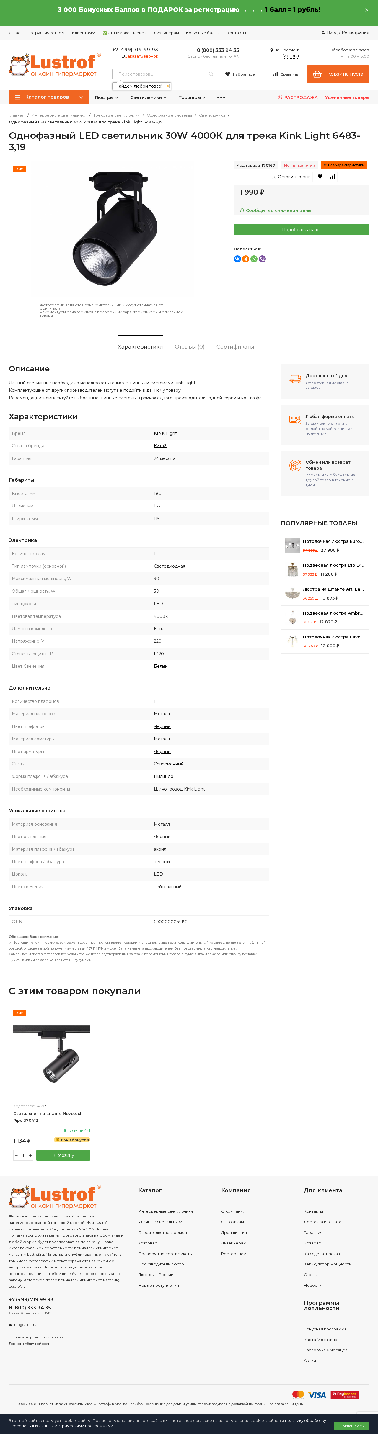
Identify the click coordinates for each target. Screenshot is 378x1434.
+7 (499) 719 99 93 (31, 1299)
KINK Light (165, 433)
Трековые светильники (116, 115)
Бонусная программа (325, 1329)
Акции (310, 1360)
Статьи (311, 1274)
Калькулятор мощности (327, 1264)
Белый (161, 666)
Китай (160, 445)
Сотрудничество (44, 32)
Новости (313, 1285)
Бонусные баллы (203, 32)
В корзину (63, 1155)
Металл (162, 713)
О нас (14, 32)
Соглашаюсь (352, 1426)
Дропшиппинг (235, 1232)
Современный (169, 764)
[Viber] (262, 258)
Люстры (104, 97)
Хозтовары (149, 1243)
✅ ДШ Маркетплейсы (124, 32)
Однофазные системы (169, 115)
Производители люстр (161, 1264)
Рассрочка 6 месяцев (326, 1350)
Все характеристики (346, 165)
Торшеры (190, 97)
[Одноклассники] (245, 258)
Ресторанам (233, 1253)
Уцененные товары (347, 97)
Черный (162, 726)
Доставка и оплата (322, 1221)
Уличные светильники (160, 1221)
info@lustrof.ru (24, 1325)
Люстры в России (155, 1274)
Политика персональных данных (36, 1337)
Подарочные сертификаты (165, 1253)
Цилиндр (163, 776)
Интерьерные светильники (59, 115)
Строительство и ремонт (163, 1232)
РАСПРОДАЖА (300, 97)
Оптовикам (232, 1221)
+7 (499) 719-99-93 (135, 50)
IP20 (159, 653)
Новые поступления (158, 1285)
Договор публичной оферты (31, 1344)
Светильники (146, 97)
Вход (332, 32)
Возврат (312, 1243)
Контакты (236, 32)
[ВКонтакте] (237, 258)
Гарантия (313, 1232)
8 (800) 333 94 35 (218, 50)
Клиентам (82, 32)
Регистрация (355, 32)
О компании (233, 1211)
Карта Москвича (320, 1339)
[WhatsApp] (254, 258)
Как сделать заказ (322, 1253)
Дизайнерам (166, 32)
